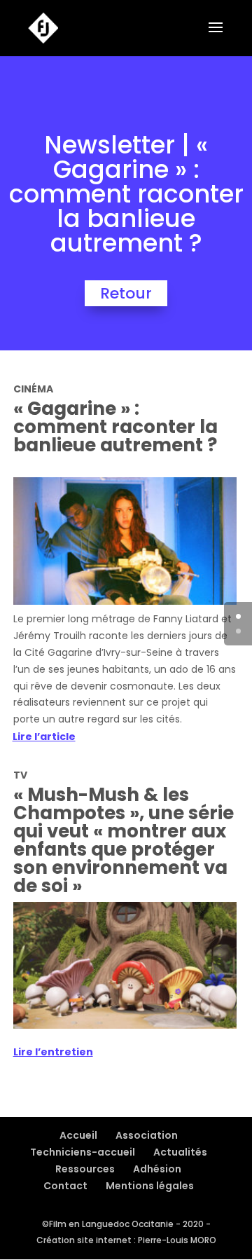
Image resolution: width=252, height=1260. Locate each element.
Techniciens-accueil (82, 1152)
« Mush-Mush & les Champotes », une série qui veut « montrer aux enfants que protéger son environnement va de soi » (123, 840)
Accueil (78, 1135)
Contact (65, 1186)
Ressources (85, 1169)
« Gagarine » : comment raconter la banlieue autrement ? (115, 427)
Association (146, 1135)
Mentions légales (150, 1186)
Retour (126, 293)
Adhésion (157, 1169)
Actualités (180, 1152)
